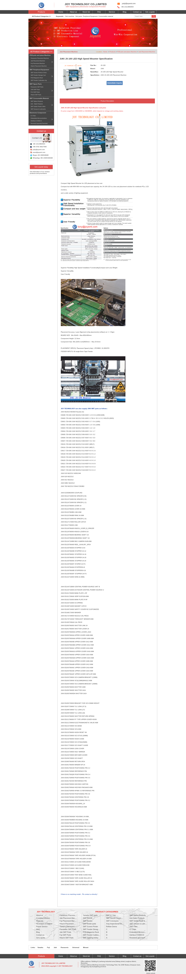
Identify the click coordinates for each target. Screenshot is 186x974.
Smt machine (70, 16)
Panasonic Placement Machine (71, 915)
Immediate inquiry (114, 83)
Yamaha (40, 947)
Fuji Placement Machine (69, 921)
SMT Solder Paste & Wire (139, 921)
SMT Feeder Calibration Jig (93, 935)
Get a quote (150, 12)
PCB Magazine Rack (91, 932)
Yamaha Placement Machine (70, 926)
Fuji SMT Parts (65, 935)
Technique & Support (44, 924)
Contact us (137, 12)
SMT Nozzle (87, 918)
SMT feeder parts (89, 924)
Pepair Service (41, 926)
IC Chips (132, 929)
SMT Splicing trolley (90, 938)
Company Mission (43, 918)
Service (112, 12)
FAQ (99, 12)
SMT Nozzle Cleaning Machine (118, 918)
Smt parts (79, 16)
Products (41, 12)
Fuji (48, 947)
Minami (85, 947)
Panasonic (64, 947)
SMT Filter (133, 926)
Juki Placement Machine (146, 52)
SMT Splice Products (137, 915)
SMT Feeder (87, 921)
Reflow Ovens (111, 926)
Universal (75, 947)
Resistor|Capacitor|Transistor (140, 938)
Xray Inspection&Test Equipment (118, 924)
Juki (55, 947)
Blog (124, 12)
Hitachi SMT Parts (66, 938)
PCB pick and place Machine (127, 52)
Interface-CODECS (136, 935)
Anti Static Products (136, 918)
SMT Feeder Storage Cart (93, 929)
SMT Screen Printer (90, 926)
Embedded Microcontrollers (139, 932)
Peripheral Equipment (90, 16)
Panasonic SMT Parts (68, 929)
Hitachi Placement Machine (70, 924)
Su (154, 16)
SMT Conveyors (112, 921)
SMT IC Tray (111, 915)
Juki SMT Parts (65, 932)
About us (73, 12)
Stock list (86, 12)
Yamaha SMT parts (90, 915)
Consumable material (106, 16)
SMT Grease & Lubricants (139, 924)
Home (60, 12)
